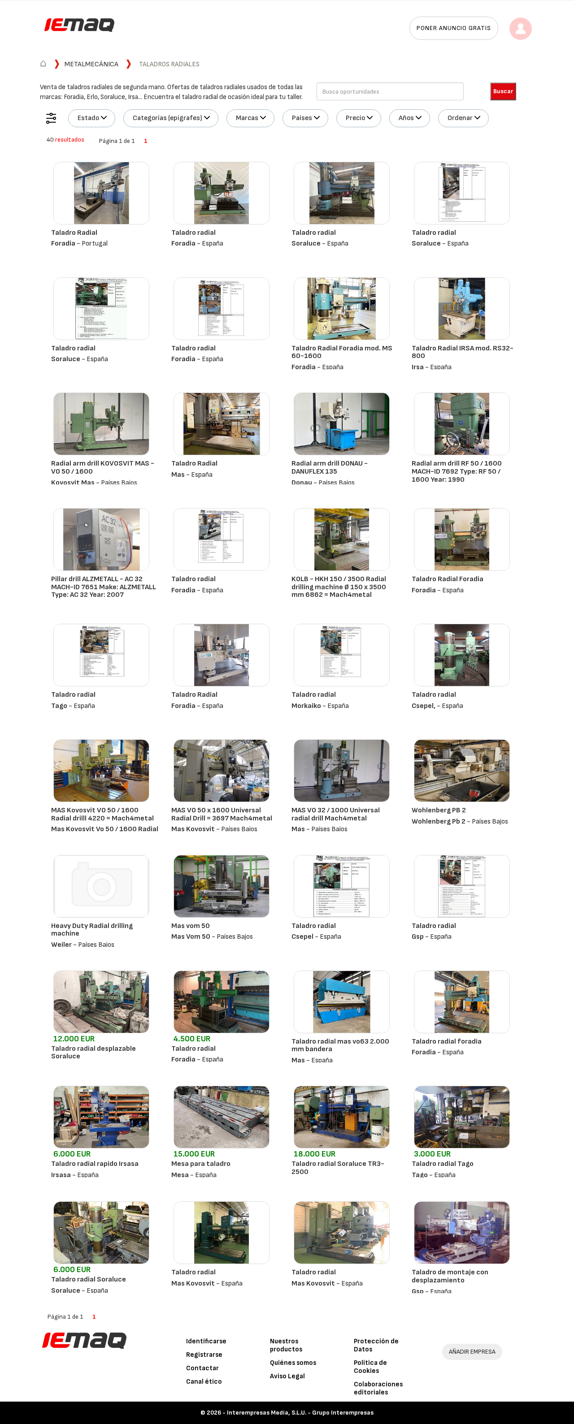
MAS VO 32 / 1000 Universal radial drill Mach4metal (335, 814)
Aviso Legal (287, 1376)
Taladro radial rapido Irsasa (95, 1164)
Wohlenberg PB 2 (439, 810)
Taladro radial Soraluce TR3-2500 (337, 1168)
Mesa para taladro (200, 1164)
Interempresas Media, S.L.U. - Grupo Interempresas (300, 1412)
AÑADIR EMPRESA (472, 1351)
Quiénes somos (293, 1363)
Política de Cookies (370, 1367)
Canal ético (204, 1381)
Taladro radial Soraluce (88, 1279)
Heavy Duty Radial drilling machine (92, 930)
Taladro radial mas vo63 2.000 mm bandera (340, 1045)
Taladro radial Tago (443, 1164)
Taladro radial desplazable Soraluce (93, 1052)
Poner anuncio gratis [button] (454, 28)
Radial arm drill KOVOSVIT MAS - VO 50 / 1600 (102, 467)
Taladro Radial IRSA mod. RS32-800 (462, 352)
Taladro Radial (74, 233)
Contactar (202, 1368)
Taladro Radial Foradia (447, 579)
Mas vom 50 (190, 926)
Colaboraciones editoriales (378, 1388)
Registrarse (204, 1355)
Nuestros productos (286, 1345)
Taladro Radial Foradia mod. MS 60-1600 (341, 352)
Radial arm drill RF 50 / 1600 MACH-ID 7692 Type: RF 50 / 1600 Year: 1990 (457, 471)
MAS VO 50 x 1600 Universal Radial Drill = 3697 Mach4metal (221, 814)
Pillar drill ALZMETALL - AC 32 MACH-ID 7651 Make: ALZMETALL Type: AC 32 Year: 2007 (103, 587)
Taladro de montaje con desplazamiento (450, 1276)
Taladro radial (193, 233)
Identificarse (206, 1341)
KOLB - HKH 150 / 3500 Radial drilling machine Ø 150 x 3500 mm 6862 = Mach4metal (338, 587)
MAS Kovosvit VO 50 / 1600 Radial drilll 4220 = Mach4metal (102, 814)
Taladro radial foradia (447, 1041)
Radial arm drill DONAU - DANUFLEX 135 (329, 467)
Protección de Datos (376, 1345)
